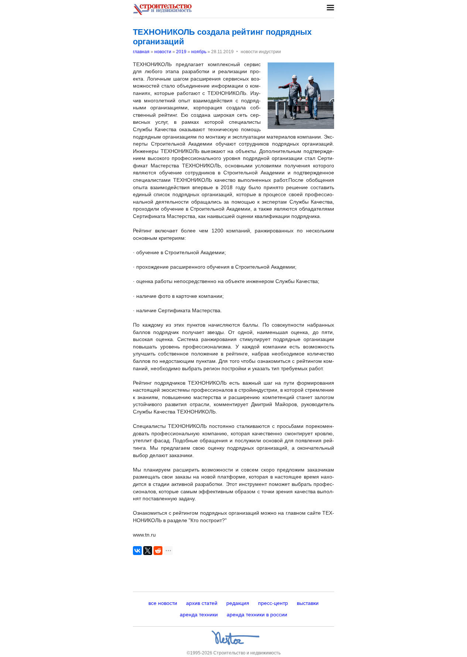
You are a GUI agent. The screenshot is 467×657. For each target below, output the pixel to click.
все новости (162, 603)
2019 (181, 51)
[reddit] (158, 550)
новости (162, 51)
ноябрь (198, 51)
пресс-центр (273, 603)
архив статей (201, 603)
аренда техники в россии (257, 614)
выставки (308, 603)
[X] (147, 550)
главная (141, 51)
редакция (237, 603)
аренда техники (199, 614)
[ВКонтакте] (137, 550)
